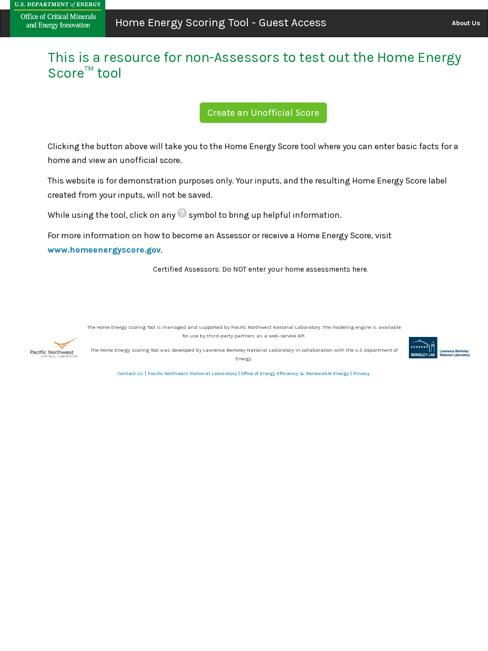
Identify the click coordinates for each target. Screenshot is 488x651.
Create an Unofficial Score (263, 112)
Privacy (361, 373)
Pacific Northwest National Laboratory (192, 373)
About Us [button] (466, 23)
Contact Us (130, 373)
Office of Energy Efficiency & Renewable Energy (295, 373)
